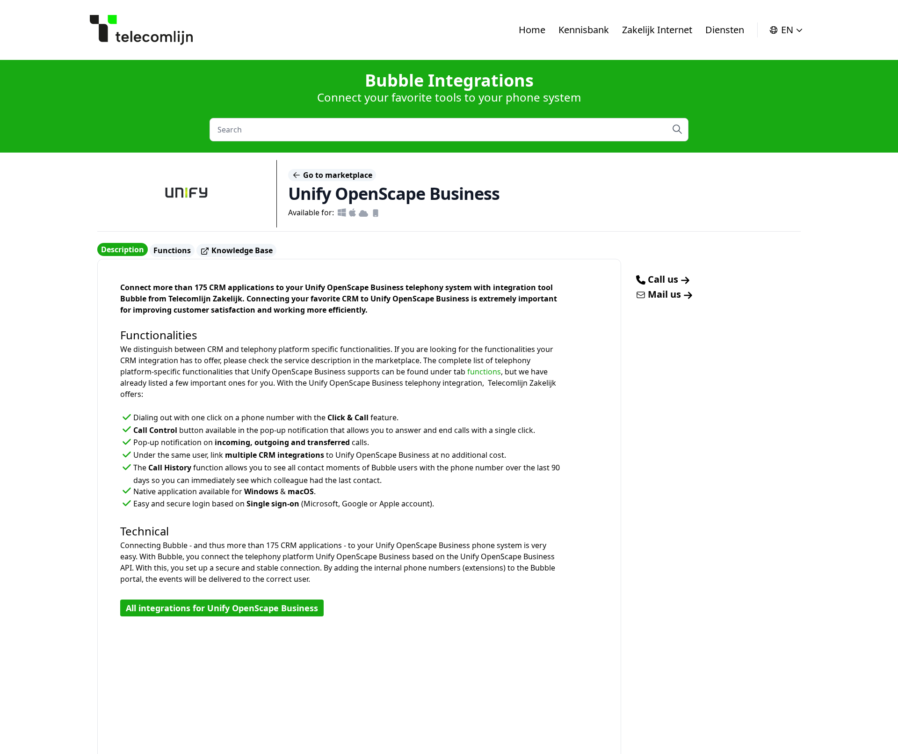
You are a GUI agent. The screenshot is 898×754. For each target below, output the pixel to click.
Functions (172, 250)
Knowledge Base (241, 250)
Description (122, 249)
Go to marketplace (336, 175)
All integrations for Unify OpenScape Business (222, 608)
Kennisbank (583, 29)
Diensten (724, 29)
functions (484, 371)
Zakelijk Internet (657, 29)
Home (532, 29)
